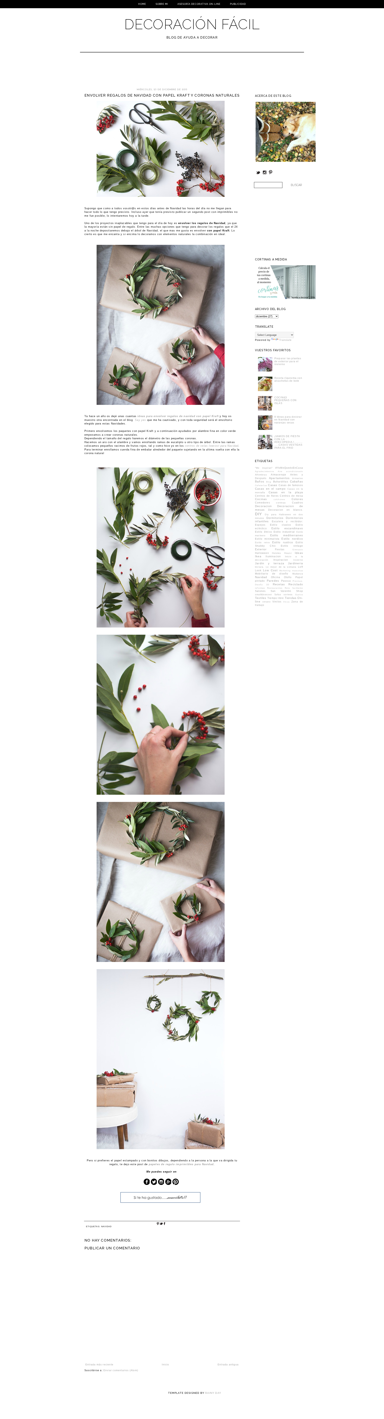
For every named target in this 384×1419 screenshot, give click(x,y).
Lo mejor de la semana (281, 567)
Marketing (285, 570)
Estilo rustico (282, 542)
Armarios (297, 478)
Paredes (273, 580)
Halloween (262, 553)
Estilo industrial (284, 531)
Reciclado (295, 584)
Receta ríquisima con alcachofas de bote (288, 379)
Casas (272, 485)
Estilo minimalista (267, 538)
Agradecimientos (264, 471)
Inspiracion (280, 559)
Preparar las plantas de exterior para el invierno (287, 361)
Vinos (286, 602)
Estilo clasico (280, 524)
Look (258, 570)
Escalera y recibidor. (287, 521)
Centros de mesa (291, 495)
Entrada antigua (228, 1364)
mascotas (297, 570)
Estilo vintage (292, 545)
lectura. (259, 567)
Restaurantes (274, 588)
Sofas (277, 594)
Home (142, 4)
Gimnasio (297, 549)
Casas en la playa (286, 492)
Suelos (299, 594)
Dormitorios (275, 517)
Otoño (288, 577)
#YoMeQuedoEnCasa (289, 467)
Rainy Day (213, 1392)
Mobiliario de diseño (271, 573)
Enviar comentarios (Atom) (120, 1370)
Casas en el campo (270, 488)
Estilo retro (262, 542)
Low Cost (270, 570)
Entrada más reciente (99, 1364)
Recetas (279, 584)
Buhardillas (280, 481)
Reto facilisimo (294, 588)
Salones (260, 591)
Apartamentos (279, 478)
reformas (260, 588)
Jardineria (295, 563)
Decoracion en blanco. (285, 509)
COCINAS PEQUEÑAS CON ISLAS (285, 400)
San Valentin (281, 591)
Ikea (258, 556)
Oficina (275, 577)
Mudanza (297, 573)
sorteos (288, 594)
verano (266, 601)
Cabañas (296, 481)
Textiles (260, 597)
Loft (300, 566)
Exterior (261, 549)
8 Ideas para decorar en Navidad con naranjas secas (288, 419)
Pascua (286, 580)
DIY (258, 514)
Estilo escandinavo (287, 528)
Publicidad (238, 4)
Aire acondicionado (290, 471)
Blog (268, 482)
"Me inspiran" (264, 468)
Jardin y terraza (269, 563)
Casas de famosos (291, 485)
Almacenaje (278, 474)
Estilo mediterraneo (286, 535)
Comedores (262, 502)
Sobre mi (162, 4)
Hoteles (276, 553)
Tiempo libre (275, 598)
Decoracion (263, 506)
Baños (259, 481)
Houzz (288, 553)
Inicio (165, 1364)
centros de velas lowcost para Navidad (211, 445)
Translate (285, 340)
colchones (279, 499)
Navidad (106, 1226)
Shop (299, 591)
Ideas (299, 552)
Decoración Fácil (192, 24)
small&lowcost (263, 594)
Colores (297, 499)
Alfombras (261, 474)
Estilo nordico (292, 538)
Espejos (260, 524)
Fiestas (279, 549)
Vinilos (276, 601)
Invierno (298, 560)
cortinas (281, 502)
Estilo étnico (263, 531)
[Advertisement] (181, 72)
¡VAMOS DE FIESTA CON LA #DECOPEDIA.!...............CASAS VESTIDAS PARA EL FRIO (288, 442)
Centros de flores (267, 495)
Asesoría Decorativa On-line (198, 4)
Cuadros (297, 502)
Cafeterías (261, 485)
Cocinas (261, 499)
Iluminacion (273, 556)
